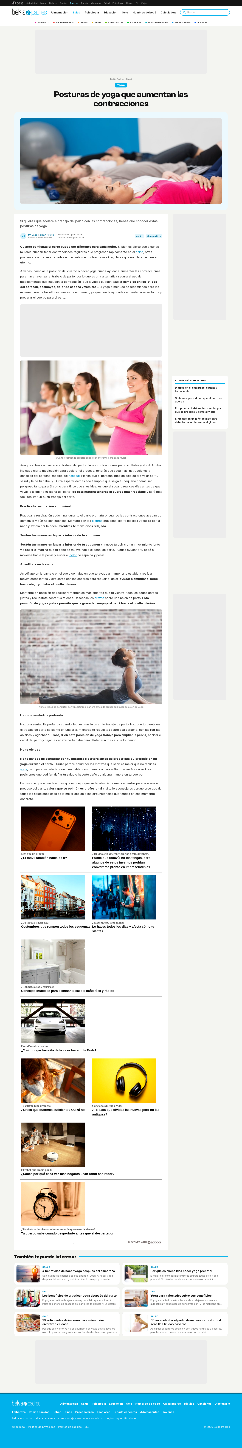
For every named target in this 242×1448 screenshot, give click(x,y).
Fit (137, 3)
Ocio (125, 12)
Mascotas (96, 3)
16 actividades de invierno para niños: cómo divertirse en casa (74, 1322)
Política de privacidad (41, 1426)
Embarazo (19, 1412)
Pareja (84, 3)
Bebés (57, 1412)
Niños (68, 1412)
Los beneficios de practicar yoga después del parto (79, 1295)
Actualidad (32, 3)
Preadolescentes (125, 1412)
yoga (23, 769)
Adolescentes (149, 1412)
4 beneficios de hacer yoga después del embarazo (78, 1271)
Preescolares (84, 1412)
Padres (74, 3)
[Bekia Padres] (29, 12)
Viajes (144, 3)
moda (28, 1418)
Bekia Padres (117, 79)
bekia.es (17, 1418)
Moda (43, 3)
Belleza (53, 3)
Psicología (117, 3)
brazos (99, 598)
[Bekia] (17, 3)
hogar (118, 1418)
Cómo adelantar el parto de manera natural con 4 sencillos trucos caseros (185, 1322)
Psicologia (92, 12)
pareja (70, 1418)
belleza (38, 1418)
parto (139, 252)
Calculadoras (169, 12)
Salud (107, 3)
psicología (106, 1418)
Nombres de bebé (144, 12)
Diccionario (222, 1403)
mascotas (83, 1418)
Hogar (129, 3)
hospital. (74, 476)
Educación (110, 12)
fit (125, 1418)
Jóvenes (168, 1412)
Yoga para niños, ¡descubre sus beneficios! (181, 1295)
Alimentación (59, 12)
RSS (87, 1426)
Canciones (204, 1403)
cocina (49, 1418)
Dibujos (189, 1403)
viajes (132, 1418)
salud (94, 1418)
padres (60, 1418)
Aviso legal (19, 1426)
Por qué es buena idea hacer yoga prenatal (181, 1271)
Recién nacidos (39, 1412)
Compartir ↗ (154, 236)
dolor (73, 555)
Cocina (63, 3)
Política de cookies (70, 1426)
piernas (97, 521)
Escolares (103, 1412)
